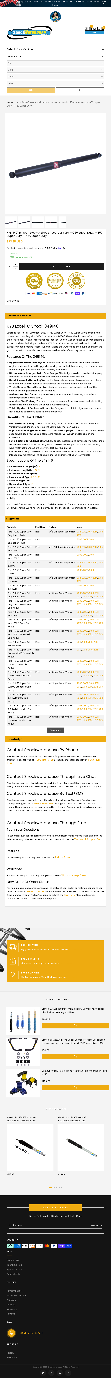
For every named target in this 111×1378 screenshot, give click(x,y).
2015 (100, 531)
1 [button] (50, 1187)
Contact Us (13, 1260)
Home (10, 102)
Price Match (13, 1274)
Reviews (11, 1313)
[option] (55, 163)
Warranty (12, 1309)
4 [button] (59, 1187)
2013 (89, 531)
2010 (91, 539)
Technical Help (15, 1264)
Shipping (11, 1300)
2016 (79, 535)
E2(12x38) (36, 477)
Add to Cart (62, 266)
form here (69, 895)
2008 (79, 539)
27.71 (37, 470)
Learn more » (76, 949)
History (10, 1352)
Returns (11, 1304)
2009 (85, 539)
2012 (84, 531)
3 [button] (56, 1187)
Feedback (12, 1357)
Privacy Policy (14, 1290)
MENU (94, 32)
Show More (55, 730)
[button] (90, 27)
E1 (32, 484)
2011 (79, 531)
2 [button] (54, 1187)
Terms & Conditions (17, 1295)
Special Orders (14, 1269)
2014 (95, 531)
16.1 (40, 466)
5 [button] (61, 1187)
